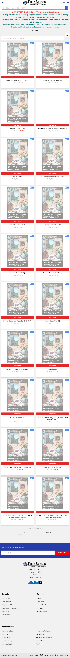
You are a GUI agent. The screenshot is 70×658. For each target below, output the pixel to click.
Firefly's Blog (6, 614)
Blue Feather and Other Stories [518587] (52, 176)
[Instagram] (33, 582)
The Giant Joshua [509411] (18, 417)
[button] (67, 35)
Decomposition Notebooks (44, 637)
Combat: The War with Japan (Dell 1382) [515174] (17, 321)
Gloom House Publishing (43, 631)
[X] (40, 582)
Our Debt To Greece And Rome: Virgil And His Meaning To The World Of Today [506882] (52, 516)
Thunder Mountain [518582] (52, 225)
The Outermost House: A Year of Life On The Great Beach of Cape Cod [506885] (17, 516)
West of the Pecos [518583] (17, 225)
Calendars (40, 608)
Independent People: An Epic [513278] (17, 369)
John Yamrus (40, 634)
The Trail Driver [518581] (17, 273)
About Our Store (6, 598)
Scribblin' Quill (6, 637)
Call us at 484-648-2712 (35, 577)
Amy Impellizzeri (7, 644)
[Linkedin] (37, 582)
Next (48, 532)
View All (38, 644)
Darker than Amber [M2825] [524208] (17, 80)
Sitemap (4, 618)
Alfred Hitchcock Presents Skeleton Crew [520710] (52, 128)
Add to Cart (18, 77)
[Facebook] (29, 582)
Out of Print (5, 634)
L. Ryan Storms (40, 641)
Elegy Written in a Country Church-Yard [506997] (17, 467)
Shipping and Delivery (8, 605)
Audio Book (40, 601)
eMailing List (5, 611)
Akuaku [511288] (52, 369)
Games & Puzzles (42, 605)
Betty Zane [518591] (18, 176)
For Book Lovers (42, 611)
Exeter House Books (8, 631)
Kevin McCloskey (7, 641)
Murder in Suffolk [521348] (17, 128)
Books (39, 598)
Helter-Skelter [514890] (52, 321)
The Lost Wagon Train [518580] (52, 273)
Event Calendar (6, 601)
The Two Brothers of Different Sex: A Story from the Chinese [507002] (52, 418)
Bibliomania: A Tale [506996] (52, 467)
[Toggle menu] (2, 2)
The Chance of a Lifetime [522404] (52, 80)
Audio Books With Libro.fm (10, 608)
